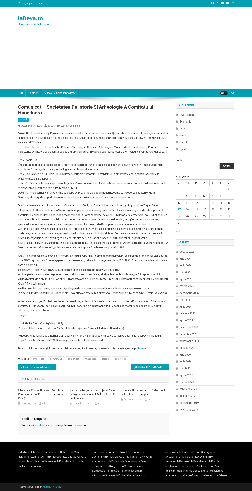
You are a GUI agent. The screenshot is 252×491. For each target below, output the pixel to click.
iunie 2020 (186, 361)
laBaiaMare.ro (199, 461)
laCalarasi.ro (129, 461)
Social (23, 119)
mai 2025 (185, 299)
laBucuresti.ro (117, 452)
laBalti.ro (36, 466)
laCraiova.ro (117, 456)
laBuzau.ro (115, 461)
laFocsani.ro (98, 466)
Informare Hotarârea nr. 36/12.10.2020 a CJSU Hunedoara (39, 367)
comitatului (56, 358)
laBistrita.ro (215, 461)
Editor (51, 125)
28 (212, 216)
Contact (33, 93)
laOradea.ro (98, 470)
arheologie (38, 358)
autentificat (44, 425)
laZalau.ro (222, 475)
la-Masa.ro (77, 452)
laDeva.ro (30, 18)
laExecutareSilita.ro (29, 461)
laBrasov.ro (171, 452)
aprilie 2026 (186, 279)
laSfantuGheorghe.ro (203, 452)
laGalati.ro (131, 456)
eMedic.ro (24, 452)
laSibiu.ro (170, 470)
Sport (183, 149)
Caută (179, 160)
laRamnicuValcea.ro (103, 475)
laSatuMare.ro (216, 466)
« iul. (178, 231)
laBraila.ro (188, 466)
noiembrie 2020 (189, 327)
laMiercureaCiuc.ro (133, 466)
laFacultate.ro (61, 456)
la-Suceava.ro (78, 456)
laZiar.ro (35, 456)
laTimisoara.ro (100, 461)
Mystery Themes (51, 487)
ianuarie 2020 (188, 395)
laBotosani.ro (172, 466)
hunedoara (90, 358)
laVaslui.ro (172, 456)
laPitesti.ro (113, 470)
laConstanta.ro (100, 456)
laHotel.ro (63, 452)
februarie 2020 (188, 388)
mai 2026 (185, 272)
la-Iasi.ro (184, 452)
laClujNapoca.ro (135, 452)
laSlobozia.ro (198, 470)
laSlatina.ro (183, 470)
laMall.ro (24, 456)
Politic (183, 135)
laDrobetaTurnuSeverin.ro (131, 475)
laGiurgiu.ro (114, 466)
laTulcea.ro (209, 475)
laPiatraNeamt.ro (67, 461)
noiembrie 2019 (189, 409)
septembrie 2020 (190, 341)
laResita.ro (200, 466)
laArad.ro (170, 461)
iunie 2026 (186, 265)
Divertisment (187, 114)
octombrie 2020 (189, 334)
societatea (120, 358)
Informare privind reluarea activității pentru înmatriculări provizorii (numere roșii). (42, 394)
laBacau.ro (183, 461)
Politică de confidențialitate (60, 93)
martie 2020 (187, 382)
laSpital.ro (50, 452)
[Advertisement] (126, 61)
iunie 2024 (186, 306)
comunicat (73, 358)
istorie (105, 358)
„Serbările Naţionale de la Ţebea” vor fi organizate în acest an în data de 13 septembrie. (92, 394)
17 (179, 209)
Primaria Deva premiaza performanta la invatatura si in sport (143, 392)
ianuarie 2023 (188, 313)
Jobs (182, 128)
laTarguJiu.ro (173, 475)
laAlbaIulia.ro (186, 456)
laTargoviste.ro (214, 470)
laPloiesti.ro (146, 456)
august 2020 (187, 347)
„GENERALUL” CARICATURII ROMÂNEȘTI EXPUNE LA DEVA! (151, 367)
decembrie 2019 (189, 402)
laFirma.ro (46, 456)
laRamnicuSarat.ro (132, 470)
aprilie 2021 (186, 320)
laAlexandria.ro (204, 456)
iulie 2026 (185, 258)
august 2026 (187, 251)
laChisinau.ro (49, 461)
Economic (185, 121)
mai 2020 (185, 368)
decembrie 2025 (189, 293)
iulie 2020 (185, 354)
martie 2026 (187, 286)
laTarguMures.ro (191, 475)
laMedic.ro (37, 452)
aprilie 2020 (186, 375)
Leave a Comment (70, 125)
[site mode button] (224, 93)
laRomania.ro (99, 452)
